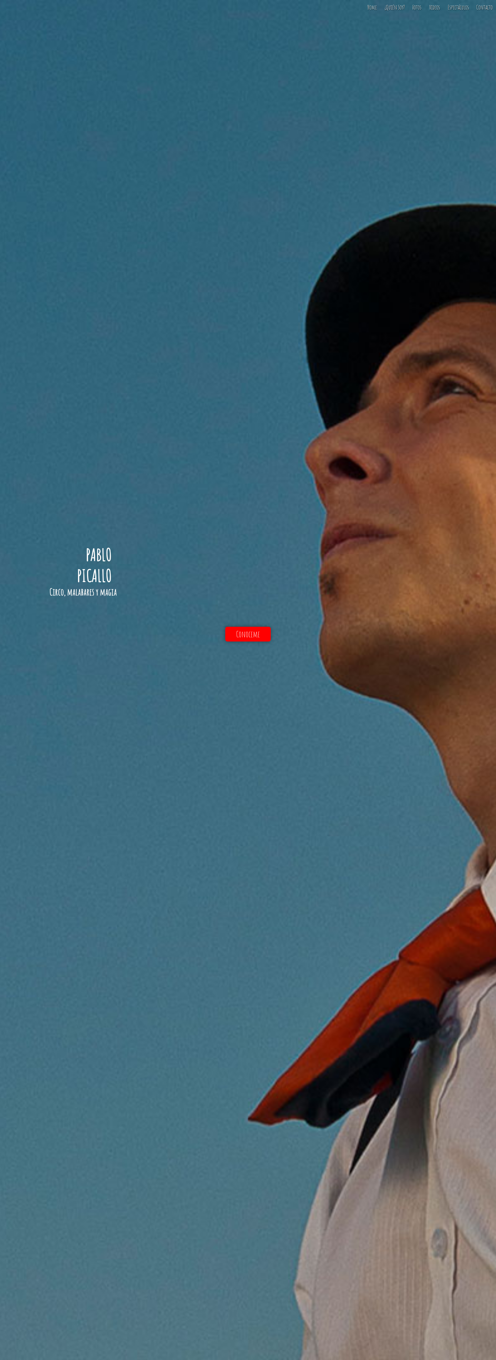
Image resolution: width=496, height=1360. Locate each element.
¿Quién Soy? (395, 7)
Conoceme (248, 634)
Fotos (416, 7)
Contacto (484, 7)
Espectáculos (458, 7)
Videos (434, 7)
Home (372, 7)
